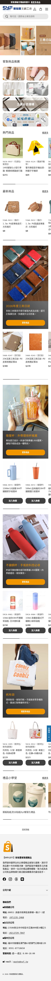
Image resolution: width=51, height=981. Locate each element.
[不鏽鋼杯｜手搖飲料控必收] (25, 537)
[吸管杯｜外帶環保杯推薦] (25, 408)
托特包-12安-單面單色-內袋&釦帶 (12, 752)
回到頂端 (25, 830)
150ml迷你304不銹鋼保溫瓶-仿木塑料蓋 (13, 619)
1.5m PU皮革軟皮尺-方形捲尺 (13, 225)
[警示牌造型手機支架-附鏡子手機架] (36, 148)
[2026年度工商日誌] (25, 273)
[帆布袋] (25, 667)
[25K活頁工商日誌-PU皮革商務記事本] (13, 342)
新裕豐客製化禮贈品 (16, 974)
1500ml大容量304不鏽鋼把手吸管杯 (12, 490)
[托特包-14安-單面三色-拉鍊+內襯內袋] (36, 730)
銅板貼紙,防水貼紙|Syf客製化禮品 (19, 812)
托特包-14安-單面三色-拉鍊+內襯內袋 (35, 752)
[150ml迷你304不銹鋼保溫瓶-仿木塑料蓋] (13, 601)
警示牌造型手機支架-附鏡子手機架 (35, 169)
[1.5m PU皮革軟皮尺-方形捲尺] (13, 207)
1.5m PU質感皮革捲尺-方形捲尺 (35, 225)
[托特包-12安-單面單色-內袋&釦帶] (13, 730)
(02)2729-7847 (17, 933)
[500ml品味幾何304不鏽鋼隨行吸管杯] (36, 471)
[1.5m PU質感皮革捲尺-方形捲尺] (36, 207)
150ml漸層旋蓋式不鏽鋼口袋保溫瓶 (35, 619)
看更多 (45, 133)
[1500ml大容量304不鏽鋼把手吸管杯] (13, 471)
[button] (41, 9)
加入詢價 (13, 501)
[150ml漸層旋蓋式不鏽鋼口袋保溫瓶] (36, 601)
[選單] (47, 9)
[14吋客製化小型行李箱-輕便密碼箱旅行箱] (13, 148)
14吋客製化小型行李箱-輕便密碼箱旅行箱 (12, 169)
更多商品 (25, 323)
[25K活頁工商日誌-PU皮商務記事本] (36, 342)
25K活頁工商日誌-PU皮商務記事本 (35, 360)
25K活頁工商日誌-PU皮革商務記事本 (12, 360)
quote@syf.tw (20, 961)
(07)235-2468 (16, 917)
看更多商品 (25, 711)
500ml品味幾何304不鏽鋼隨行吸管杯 (36, 490)
